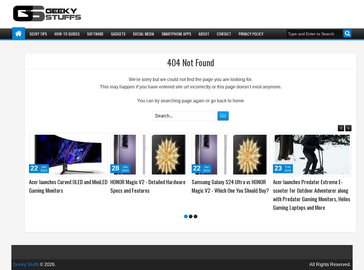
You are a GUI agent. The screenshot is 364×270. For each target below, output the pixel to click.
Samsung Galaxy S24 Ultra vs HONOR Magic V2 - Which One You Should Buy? (230, 186)
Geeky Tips (38, 34)
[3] (195, 216)
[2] (191, 216)
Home (18, 34)
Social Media (143, 34)
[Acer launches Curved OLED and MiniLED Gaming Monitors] (68, 155)
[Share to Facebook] (89, 139)
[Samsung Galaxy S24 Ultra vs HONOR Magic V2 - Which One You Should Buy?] (230, 155)
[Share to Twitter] (95, 139)
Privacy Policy (251, 34)
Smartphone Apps (176, 34)
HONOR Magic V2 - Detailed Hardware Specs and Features (147, 186)
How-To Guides (67, 34)
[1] (186, 216)
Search (347, 33)
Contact (224, 34)
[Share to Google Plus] (101, 139)
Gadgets (118, 34)
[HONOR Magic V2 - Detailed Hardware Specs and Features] (149, 155)
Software (95, 34)
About (203, 34)
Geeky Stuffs (26, 264)
